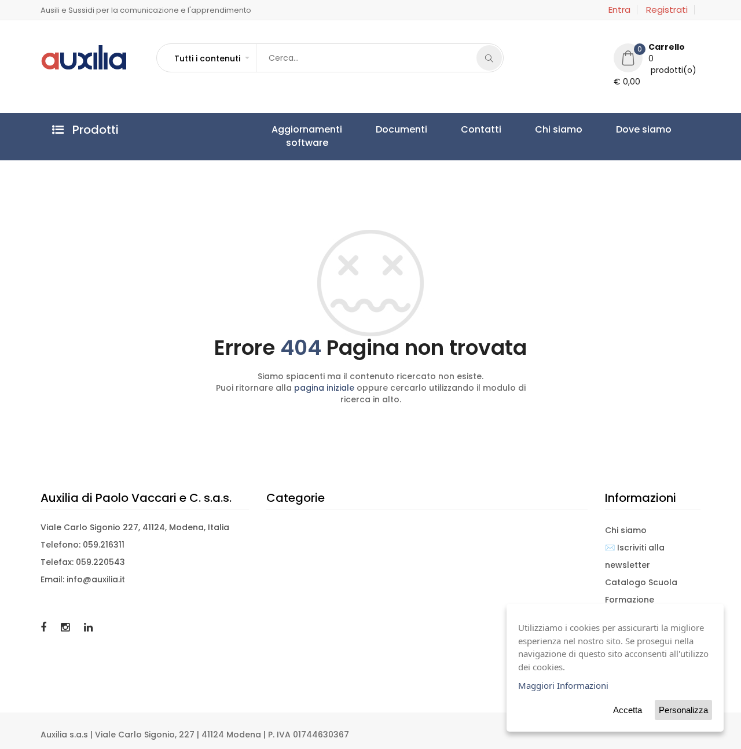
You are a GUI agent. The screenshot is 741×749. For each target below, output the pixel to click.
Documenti (368, 129)
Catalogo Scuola (641, 582)
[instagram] (66, 627)
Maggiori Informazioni (563, 685)
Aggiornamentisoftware (296, 136)
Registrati (667, 9)
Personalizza (683, 710)
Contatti (426, 129)
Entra (619, 9)
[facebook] (45, 627)
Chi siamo (481, 129)
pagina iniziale (324, 388)
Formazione (629, 599)
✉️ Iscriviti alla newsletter (635, 556)
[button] (211, 58)
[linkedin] (88, 627)
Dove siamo (545, 129)
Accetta (627, 710)
